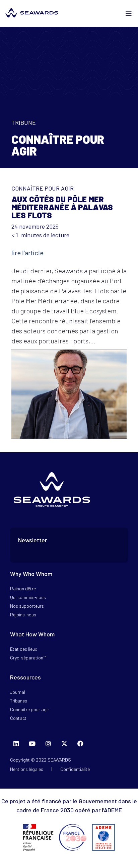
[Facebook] (80, 744)
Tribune (23, 122)
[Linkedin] (16, 744)
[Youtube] (32, 744)
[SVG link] (31, 12)
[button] (129, 13)
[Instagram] (48, 744)
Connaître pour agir (42, 188)
